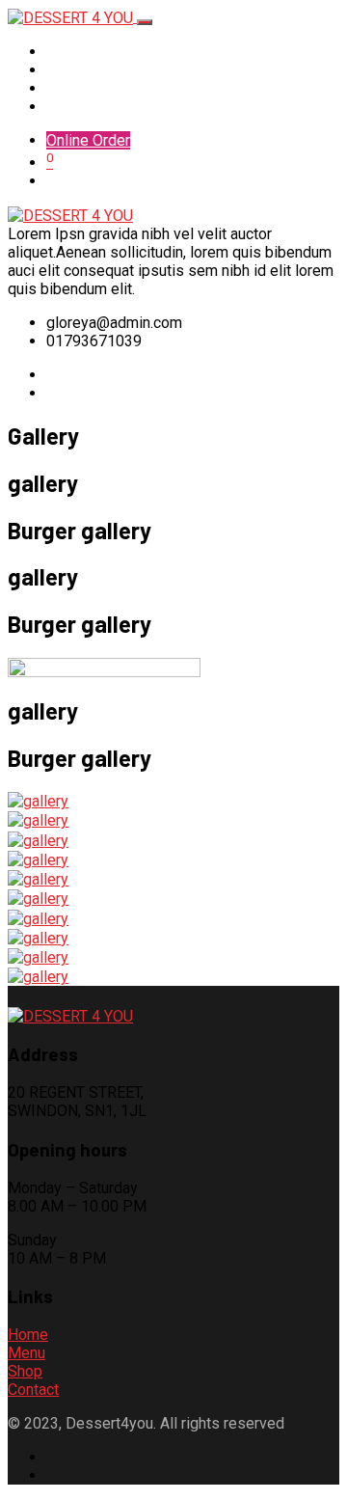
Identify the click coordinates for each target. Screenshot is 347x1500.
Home (64, 51)
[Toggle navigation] (144, 22)
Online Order (88, 140)
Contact (72, 106)
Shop (63, 88)
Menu (62, 70)
